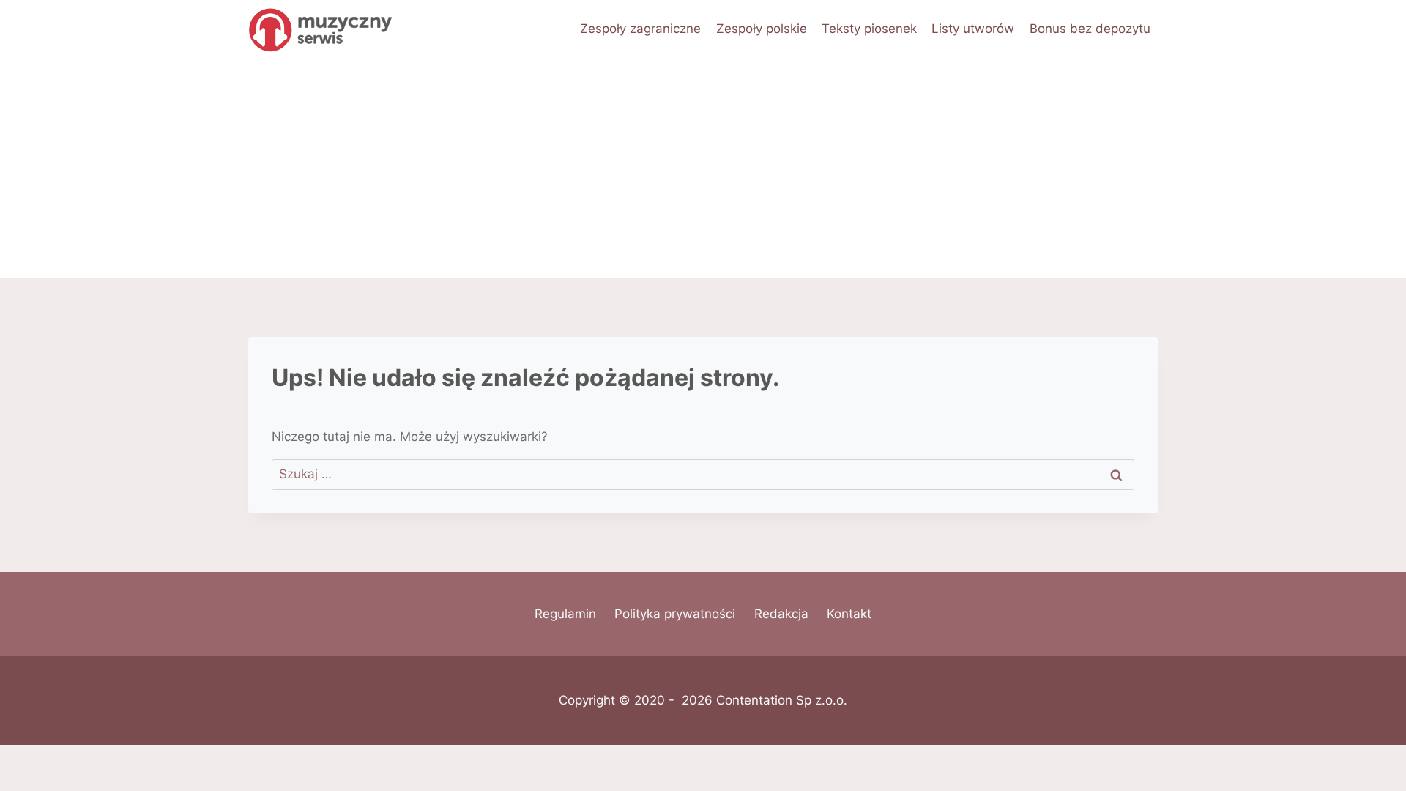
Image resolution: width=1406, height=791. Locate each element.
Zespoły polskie (761, 28)
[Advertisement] (703, 168)
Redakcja (781, 613)
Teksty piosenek (869, 28)
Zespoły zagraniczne (640, 28)
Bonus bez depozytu (1090, 28)
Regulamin (565, 613)
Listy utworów (972, 28)
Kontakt (849, 613)
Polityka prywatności (674, 613)
